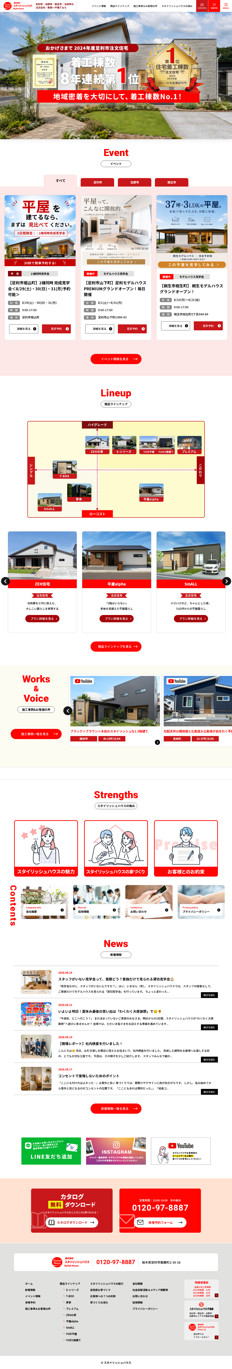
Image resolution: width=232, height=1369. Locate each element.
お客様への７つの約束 (103, 1296)
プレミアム (72, 1308)
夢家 (68, 1302)
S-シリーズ (72, 1290)
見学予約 (56, 329)
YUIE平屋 (71, 1334)
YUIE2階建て (73, 1340)
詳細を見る (24, 329)
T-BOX (70, 1296)
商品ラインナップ (119, 6)
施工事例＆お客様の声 (145, 6)
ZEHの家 (71, 1315)
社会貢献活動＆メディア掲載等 (150, 1290)
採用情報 (137, 1302)
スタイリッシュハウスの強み (177, 6)
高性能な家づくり (100, 1290)
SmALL (70, 1327)
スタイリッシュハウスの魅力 (106, 1283)
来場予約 (30, 1302)
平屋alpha (72, 1321)
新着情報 (30, 1290)
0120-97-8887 (115, 1262)
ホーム (29, 1283)
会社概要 (137, 1283)
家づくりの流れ (99, 1302)
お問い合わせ (140, 1296)
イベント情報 (99, 6)
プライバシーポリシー (145, 1308)
